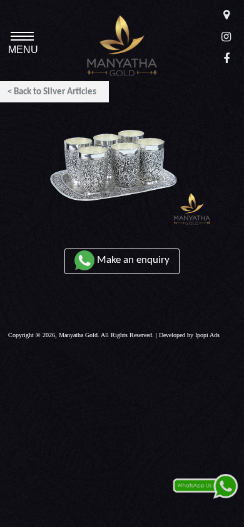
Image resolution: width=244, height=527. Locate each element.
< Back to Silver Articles (52, 92)
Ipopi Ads (207, 335)
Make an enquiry (132, 260)
